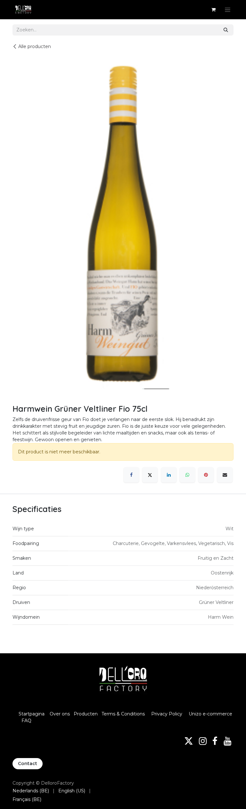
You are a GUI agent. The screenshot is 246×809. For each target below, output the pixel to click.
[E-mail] (225, 475)
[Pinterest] (206, 475)
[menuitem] (30, 791)
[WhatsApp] (187, 475)
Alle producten (34, 46)
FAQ (26, 720)
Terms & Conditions (124, 714)
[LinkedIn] (168, 475)
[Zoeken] (226, 30)
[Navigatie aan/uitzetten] (228, 10)
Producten (86, 714)
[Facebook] (131, 475)
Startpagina (32, 714)
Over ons (60, 714)
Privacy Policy (166, 714)
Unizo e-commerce (210, 714)
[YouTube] (227, 741)
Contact (27, 763)
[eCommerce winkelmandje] (213, 9)
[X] (150, 475)
